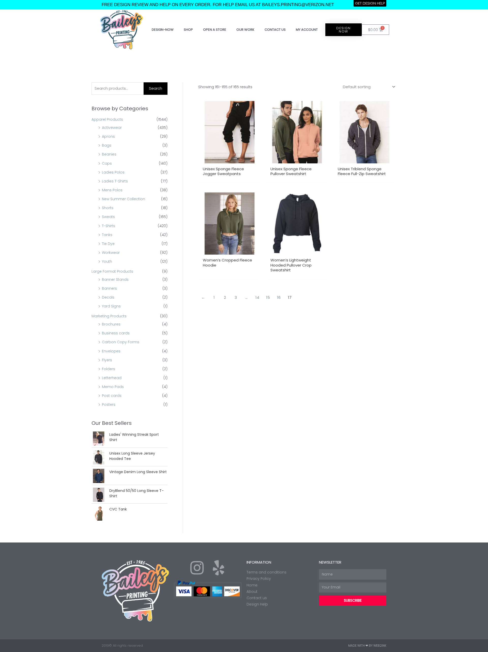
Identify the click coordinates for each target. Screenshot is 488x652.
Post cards (111, 395)
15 (268, 297)
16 (279, 297)
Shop (188, 29)
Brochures (111, 324)
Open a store (214, 29)
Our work (245, 29)
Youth (107, 261)
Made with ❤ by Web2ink (367, 645)
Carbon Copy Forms (120, 342)
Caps (107, 163)
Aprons (108, 136)
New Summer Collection (123, 198)
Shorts (107, 207)
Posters (108, 404)
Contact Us (275, 29)
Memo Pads (113, 386)
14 (257, 297)
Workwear (111, 252)
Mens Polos (112, 190)
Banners (109, 288)
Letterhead (111, 377)
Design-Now (163, 29)
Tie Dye (108, 243)
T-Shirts (108, 225)
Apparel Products (107, 119)
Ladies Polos (113, 172)
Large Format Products (112, 271)
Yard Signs (111, 306)
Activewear (112, 127)
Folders (108, 368)
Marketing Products (109, 316)
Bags (106, 145)
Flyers (107, 360)
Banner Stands (115, 279)
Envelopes (111, 351)
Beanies (109, 154)
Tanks (107, 234)
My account (307, 29)
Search (155, 88)
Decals (108, 297)
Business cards (116, 333)
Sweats (108, 216)
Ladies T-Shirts (115, 181)
